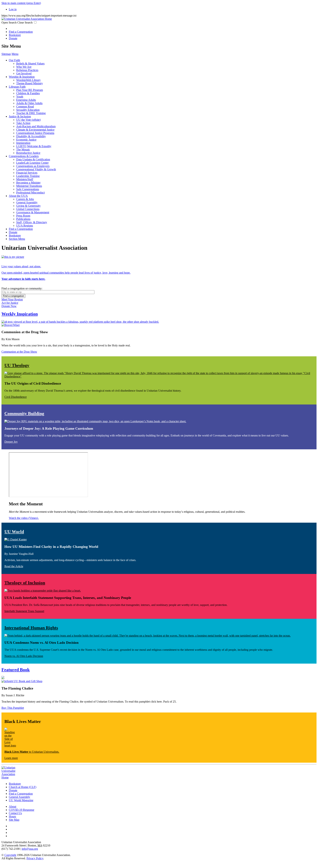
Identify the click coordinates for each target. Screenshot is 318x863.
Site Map (14, 819)
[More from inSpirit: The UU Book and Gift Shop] (159, 681)
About (12, 806)
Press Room (23, 215)
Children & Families (28, 93)
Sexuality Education (28, 109)
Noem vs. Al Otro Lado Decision (23, 656)
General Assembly (27, 202)
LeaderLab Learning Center (32, 162)
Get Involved (23, 73)
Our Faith (14, 60)
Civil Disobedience (15, 396)
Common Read (25, 106)
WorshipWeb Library (28, 80)
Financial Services (26, 172)
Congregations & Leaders (24, 156)
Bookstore (15, 35)
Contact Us (15, 813)
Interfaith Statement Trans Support (24, 611)
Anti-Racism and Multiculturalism (36, 126)
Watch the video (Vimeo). (24, 518)
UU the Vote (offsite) (28, 119)
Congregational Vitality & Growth (36, 169)
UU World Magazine (21, 800)
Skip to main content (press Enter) (21, 3)
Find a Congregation (21, 31)
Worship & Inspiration (22, 76)
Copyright (10, 855)
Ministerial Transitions (29, 185)
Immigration (23, 142)
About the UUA (18, 195)
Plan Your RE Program (29, 90)
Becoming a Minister (28, 182)
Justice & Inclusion (20, 116)
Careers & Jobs (25, 199)
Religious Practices (27, 70)
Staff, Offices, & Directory (31, 222)
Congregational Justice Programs (35, 133)
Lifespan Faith (17, 86)
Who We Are (23, 66)
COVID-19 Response (21, 809)
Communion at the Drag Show (19, 351)
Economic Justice (26, 139)
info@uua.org (30, 848)
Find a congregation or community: (21, 288)
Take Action (23, 123)
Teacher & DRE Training (31, 113)
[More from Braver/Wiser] (159, 325)
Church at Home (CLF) (22, 787)
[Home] (26, 18)
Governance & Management (32, 212)
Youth (19, 96)
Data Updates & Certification (33, 159)
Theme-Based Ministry (29, 83)
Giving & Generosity (28, 205)
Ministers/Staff (24, 179)
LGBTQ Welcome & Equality (33, 146)
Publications (23, 219)
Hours (12, 816)
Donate (13, 38)
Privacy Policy (34, 858)
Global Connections (27, 209)
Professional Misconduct (30, 192)
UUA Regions (24, 225)
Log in (13, 9)
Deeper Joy (11, 441)
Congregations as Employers (33, 166)
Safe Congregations (27, 189)
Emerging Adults (26, 99)
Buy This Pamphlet (12, 707)
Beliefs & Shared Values (30, 63)
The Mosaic (23, 149)
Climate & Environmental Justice (35, 129)
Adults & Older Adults (29, 103)
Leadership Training (28, 176)
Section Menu (17, 238)
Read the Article (13, 566)
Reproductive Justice (28, 152)
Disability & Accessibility (31, 136)
